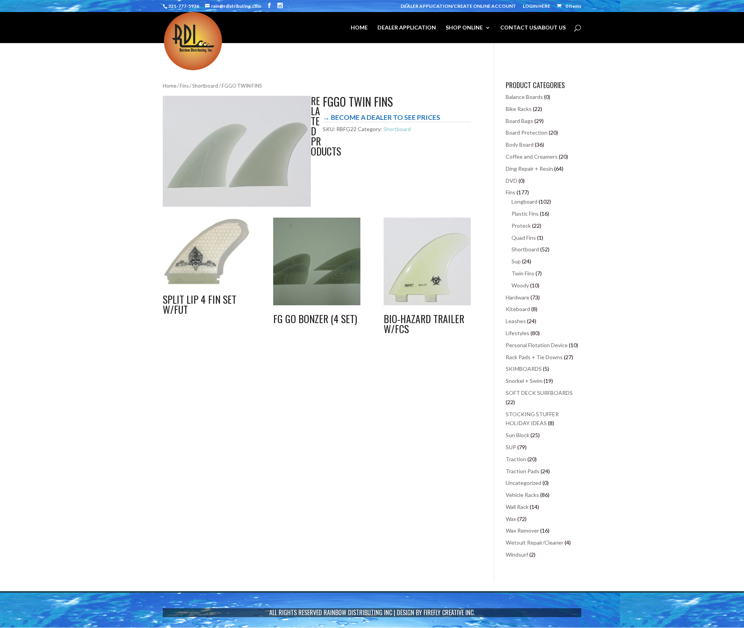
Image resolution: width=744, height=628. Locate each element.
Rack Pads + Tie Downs (534, 357)
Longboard (524, 201)
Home (169, 86)
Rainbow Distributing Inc (358, 612)
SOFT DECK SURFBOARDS (539, 392)
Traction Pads (522, 471)
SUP (511, 447)
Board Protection (527, 132)
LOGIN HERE (536, 6)
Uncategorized (523, 482)
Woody (520, 285)
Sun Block (517, 435)
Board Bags (519, 121)
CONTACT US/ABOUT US (533, 28)
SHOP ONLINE (464, 28)
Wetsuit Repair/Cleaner (534, 542)
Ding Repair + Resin (529, 168)
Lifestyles (517, 333)
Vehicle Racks (522, 494)
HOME (359, 28)
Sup (516, 261)
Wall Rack (517, 506)
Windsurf (517, 554)
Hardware (517, 297)
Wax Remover (522, 530)
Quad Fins (524, 237)
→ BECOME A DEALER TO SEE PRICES (381, 117)
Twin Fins (523, 273)
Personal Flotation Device (537, 345)
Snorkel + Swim (524, 380)
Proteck (521, 225)
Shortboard (205, 86)
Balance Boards (524, 96)
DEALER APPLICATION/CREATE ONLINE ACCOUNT (458, 6)
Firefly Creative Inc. (449, 612)
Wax (511, 519)
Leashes (516, 321)
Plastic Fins (525, 213)
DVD (511, 180)
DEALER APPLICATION (406, 28)
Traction (516, 459)
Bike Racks (519, 109)
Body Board (520, 144)
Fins (184, 86)
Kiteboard (518, 309)
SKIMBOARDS (524, 368)
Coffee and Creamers (532, 156)
